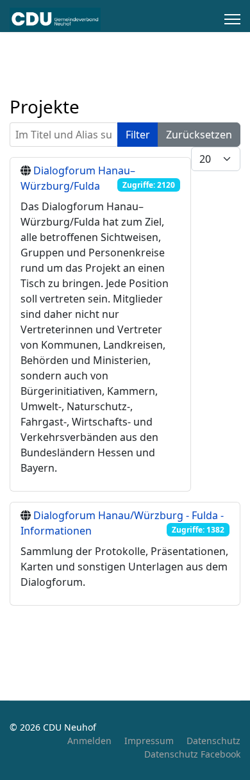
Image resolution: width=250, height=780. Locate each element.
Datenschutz (213, 740)
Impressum (149, 740)
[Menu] (232, 19)
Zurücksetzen (199, 135)
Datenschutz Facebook (192, 754)
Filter (138, 135)
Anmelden (89, 740)
